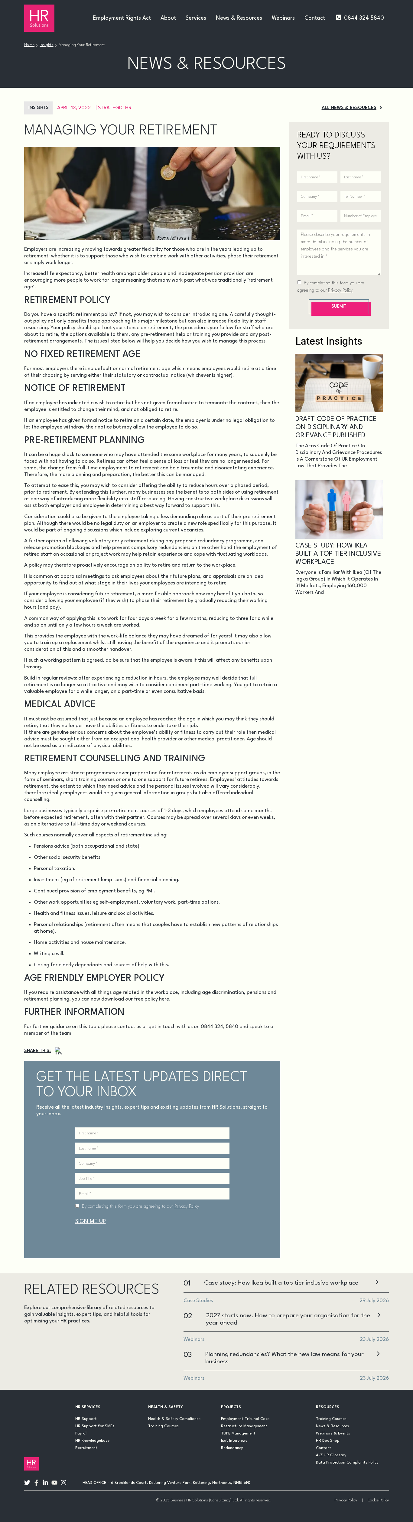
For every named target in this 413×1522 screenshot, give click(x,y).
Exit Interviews (234, 1441)
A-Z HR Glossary (331, 1455)
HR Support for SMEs (94, 1426)
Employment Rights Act (122, 18)
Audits (36, 1337)
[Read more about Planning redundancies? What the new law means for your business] (377, 1354)
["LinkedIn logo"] (45, 1483)
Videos (90, 1367)
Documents (115, 1337)
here (164, 999)
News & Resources (239, 18)
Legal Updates (110, 1352)
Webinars (283, 18)
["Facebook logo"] (36, 1483)
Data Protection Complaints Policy (347, 1462)
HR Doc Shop (328, 1441)
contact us (129, 1026)
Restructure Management (244, 1426)
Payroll (81, 1433)
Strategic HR (115, 108)
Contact (314, 18)
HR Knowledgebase (92, 1441)
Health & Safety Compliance (174, 1419)
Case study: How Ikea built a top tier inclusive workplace (338, 553)
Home (29, 45)
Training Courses (163, 1426)
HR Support (86, 1419)
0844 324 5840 (364, 18)
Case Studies (72, 1337)
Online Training (48, 1367)
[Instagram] (58, 1051)
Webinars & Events (333, 1433)
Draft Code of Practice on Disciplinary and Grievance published (335, 427)
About (168, 18)
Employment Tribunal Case (245, 1419)
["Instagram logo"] (63, 1483)
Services (196, 18)
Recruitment (86, 1448)
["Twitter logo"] (27, 1483)
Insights (46, 45)
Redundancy (232, 1448)
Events (37, 1352)
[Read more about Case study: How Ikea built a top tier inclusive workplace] (376, 1283)
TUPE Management (238, 1433)
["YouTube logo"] (54, 1483)
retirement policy (95, 314)
